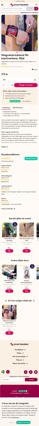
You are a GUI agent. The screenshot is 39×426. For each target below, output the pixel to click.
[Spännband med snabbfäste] (9, 272)
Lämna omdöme (31, 158)
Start (2, 12)
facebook (24, 372)
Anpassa (12, 422)
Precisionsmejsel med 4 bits (27, 239)
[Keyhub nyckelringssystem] (26, 272)
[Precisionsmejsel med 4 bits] (26, 230)
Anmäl (31, 379)
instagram (30, 372)
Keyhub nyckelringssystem (26, 281)
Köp (9, 291)
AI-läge (31, 8)
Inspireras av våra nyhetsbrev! (19, 376)
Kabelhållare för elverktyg (9, 239)
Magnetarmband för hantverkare (9, 321)
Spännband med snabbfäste (9, 281)
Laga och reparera (14, 12)
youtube (35, 372)
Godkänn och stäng (23, 422)
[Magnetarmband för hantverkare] (9, 312)
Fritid (6, 12)
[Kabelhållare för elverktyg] (9, 230)
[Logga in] (7, 372)
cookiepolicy (15, 417)
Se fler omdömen (7, 208)
